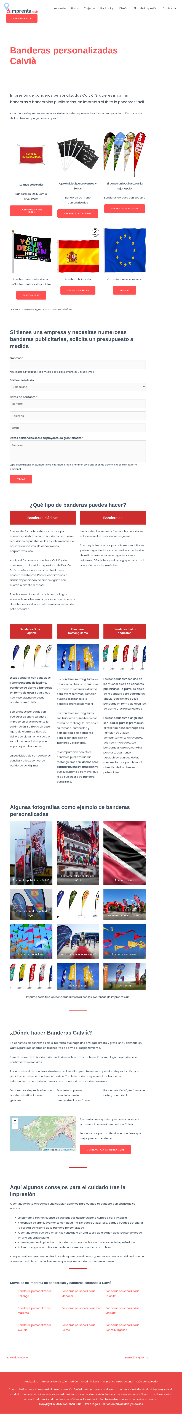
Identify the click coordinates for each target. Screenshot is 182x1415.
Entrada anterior (16, 1357)
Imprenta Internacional (118, 1381)
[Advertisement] (78, 81)
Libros (75, 8)
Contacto (169, 8)
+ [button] (15, 1120)
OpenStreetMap (68, 1149)
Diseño (123, 8)
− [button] (15, 1126)
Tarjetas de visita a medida (60, 1381)
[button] (22, 18)
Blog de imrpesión (145, 8)
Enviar (21, 479)
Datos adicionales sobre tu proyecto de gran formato (47, 438)
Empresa (16, 358)
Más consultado (147, 1381)
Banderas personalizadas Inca (81, 1308)
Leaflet (46, 1149)
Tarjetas (89, 8)
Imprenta (60, 8)
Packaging (107, 8)
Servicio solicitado (22, 380)
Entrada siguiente (138, 1357)
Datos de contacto (24, 397)
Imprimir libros (90, 1381)
